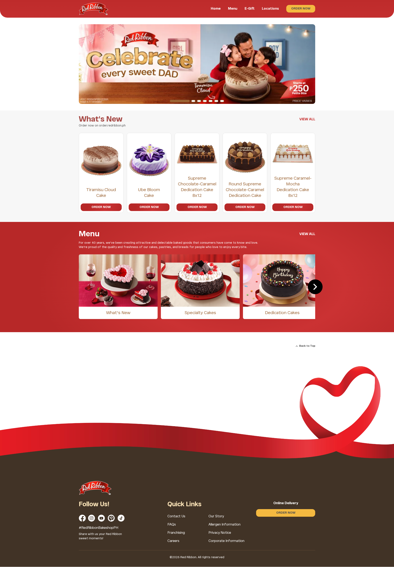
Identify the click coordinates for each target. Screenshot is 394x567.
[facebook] (82, 518)
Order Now (300, 8)
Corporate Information (226, 541)
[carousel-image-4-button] (205, 101)
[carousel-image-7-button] (222, 101)
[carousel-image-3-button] (199, 101)
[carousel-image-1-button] (180, 101)
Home (216, 9)
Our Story (216, 516)
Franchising (176, 533)
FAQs (171, 525)
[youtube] (101, 518)
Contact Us (176, 516)
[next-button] (315, 287)
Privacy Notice (219, 533)
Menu (232, 9)
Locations (270, 9)
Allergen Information (224, 525)
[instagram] (91, 518)
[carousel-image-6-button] (216, 101)
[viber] (111, 518)
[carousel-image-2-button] (193, 101)
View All (307, 119)
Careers (173, 541)
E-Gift (249, 9)
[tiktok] (121, 518)
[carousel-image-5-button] (210, 101)
